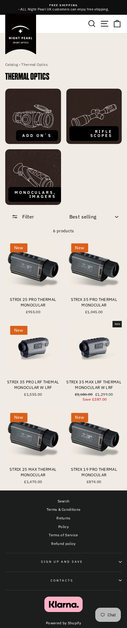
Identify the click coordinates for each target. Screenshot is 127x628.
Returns (63, 518)
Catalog (11, 64)
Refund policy (63, 543)
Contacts (62, 580)
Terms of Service (63, 535)
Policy (63, 526)
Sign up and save (62, 561)
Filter (27, 217)
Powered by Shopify (63, 623)
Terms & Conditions (64, 509)
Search (64, 501)
